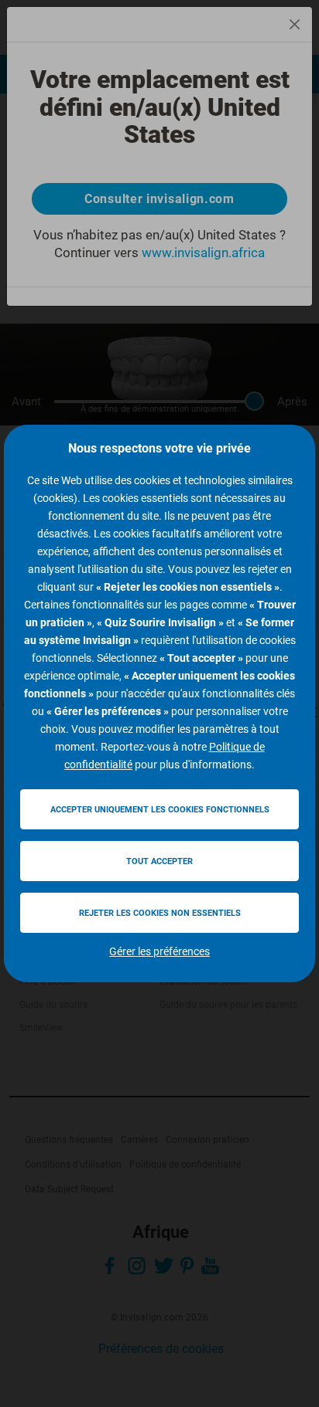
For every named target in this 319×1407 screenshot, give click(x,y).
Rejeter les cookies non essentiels (160, 913)
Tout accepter (159, 861)
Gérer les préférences (159, 951)
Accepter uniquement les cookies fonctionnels (159, 810)
